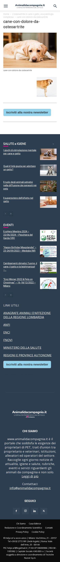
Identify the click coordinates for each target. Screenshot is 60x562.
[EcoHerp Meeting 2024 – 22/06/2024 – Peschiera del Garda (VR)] (48, 235)
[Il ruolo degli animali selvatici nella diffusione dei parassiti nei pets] (48, 186)
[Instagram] (25, 511)
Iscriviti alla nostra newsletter (27, 112)
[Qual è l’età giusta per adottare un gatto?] (48, 170)
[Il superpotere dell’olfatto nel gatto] (48, 202)
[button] (5, 6)
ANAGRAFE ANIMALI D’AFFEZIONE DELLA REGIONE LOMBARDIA (27, 315)
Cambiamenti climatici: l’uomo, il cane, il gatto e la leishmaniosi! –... (20, 266)
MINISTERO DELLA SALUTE (22, 348)
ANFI (6, 325)
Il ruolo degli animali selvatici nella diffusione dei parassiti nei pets (19, 185)
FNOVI (7, 340)
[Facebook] (16, 511)
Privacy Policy (22, 531)
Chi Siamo (21, 523)
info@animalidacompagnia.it (30, 488)
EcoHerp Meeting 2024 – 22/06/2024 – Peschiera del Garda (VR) (18, 234)
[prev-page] (5, 214)
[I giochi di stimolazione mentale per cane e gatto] (48, 154)
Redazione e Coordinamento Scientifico (23, 527)
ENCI (6, 332)
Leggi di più (30, 476)
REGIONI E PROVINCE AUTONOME (27, 355)
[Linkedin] (34, 511)
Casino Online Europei (19, 374)
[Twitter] (43, 511)
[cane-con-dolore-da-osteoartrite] (30, 67)
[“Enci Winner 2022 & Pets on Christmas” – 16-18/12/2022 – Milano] (48, 283)
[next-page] (11, 214)
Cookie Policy (38, 531)
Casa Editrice (35, 523)
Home (6, 14)
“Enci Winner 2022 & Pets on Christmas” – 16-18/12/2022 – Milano (19, 282)
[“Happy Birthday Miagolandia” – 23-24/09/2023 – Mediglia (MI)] (48, 251)
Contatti (49, 527)
